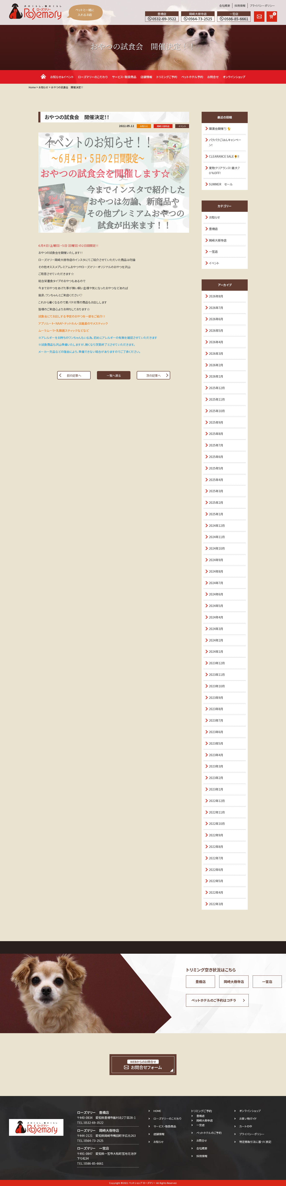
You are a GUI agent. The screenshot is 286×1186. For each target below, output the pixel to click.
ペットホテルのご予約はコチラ (213, 1000)
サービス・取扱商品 (124, 77)
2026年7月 (216, 308)
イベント (214, 263)
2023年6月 (216, 732)
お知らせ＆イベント (62, 77)
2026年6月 (216, 319)
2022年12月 (217, 801)
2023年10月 (217, 686)
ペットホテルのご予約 (209, 1133)
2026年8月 (216, 296)
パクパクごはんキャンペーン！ (225, 142)
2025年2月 (216, 502)
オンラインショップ (234, 77)
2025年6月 (216, 457)
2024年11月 (217, 537)
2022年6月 (216, 869)
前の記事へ (74, 375)
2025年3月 (216, 491)
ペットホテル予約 (192, 77)
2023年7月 (216, 720)
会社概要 (224, 6)
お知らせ (214, 217)
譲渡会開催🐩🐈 (220, 128)
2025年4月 (216, 480)
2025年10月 (217, 411)
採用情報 (239, 6)
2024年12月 (217, 525)
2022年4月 (216, 892)
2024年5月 (216, 606)
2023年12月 (217, 663)
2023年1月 (216, 789)
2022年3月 (216, 904)
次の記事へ (153, 375)
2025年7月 (216, 445)
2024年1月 (216, 651)
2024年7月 (216, 583)
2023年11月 (217, 674)
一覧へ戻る (114, 375)
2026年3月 (216, 353)
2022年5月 (216, 881)
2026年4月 (216, 342)
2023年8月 (216, 709)
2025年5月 (216, 468)
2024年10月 (217, 548)
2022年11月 (217, 812)
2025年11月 (217, 399)
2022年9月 (216, 835)
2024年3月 (216, 629)
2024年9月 (216, 560)
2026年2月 (216, 365)
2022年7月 (216, 858)
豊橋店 (213, 229)
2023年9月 (216, 697)
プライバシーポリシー (262, 6)
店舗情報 (146, 77)
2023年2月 (216, 778)
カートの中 (245, 1126)
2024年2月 (216, 640)
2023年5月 (216, 743)
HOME (157, 1111)
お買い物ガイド (248, 1118)
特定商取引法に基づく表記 (255, 1142)
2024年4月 (216, 617)
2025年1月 (216, 514)
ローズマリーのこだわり (93, 77)
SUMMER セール (221, 184)
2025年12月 (217, 388)
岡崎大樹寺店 (218, 240)
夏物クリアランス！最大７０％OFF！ (224, 170)
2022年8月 (216, 846)
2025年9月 (216, 422)
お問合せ (213, 77)
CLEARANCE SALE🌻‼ (224, 156)
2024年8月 (216, 571)
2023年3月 (216, 766)
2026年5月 (216, 330)
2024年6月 (216, 594)
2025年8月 (216, 434)
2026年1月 (216, 376)
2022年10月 (217, 823)
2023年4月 (216, 755)
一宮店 (213, 251)
